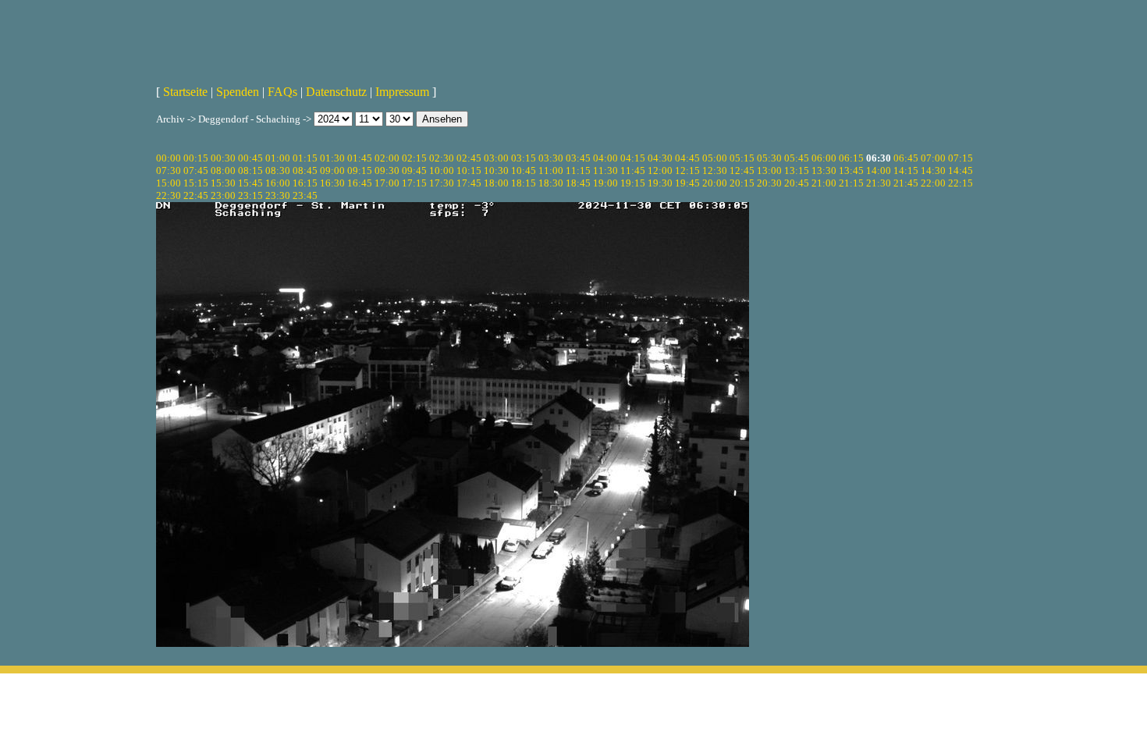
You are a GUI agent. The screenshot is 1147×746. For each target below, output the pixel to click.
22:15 (960, 183)
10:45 (523, 170)
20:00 (714, 183)
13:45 (851, 170)
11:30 (605, 170)
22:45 (195, 195)
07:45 (195, 170)
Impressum (402, 91)
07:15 (960, 158)
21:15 (851, 183)
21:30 (878, 183)
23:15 (250, 195)
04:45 (687, 158)
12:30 (714, 170)
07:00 (933, 158)
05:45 (796, 158)
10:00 (441, 170)
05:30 (769, 158)
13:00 (769, 170)
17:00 (387, 183)
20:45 (796, 183)
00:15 (195, 158)
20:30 (769, 183)
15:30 (223, 183)
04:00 (605, 158)
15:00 (168, 183)
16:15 (305, 183)
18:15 (523, 183)
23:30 (277, 195)
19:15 (632, 183)
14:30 (933, 170)
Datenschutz (336, 91)
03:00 (496, 158)
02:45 (468, 158)
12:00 (660, 170)
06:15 (851, 158)
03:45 (578, 158)
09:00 (332, 170)
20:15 (742, 183)
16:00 (277, 183)
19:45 (687, 183)
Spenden (237, 91)
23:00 (223, 195)
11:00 (550, 170)
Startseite (185, 91)
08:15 (250, 170)
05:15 (742, 158)
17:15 (414, 183)
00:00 (168, 158)
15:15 (195, 183)
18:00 (496, 183)
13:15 (796, 170)
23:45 (305, 195)
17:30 (441, 183)
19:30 (660, 183)
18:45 (578, 183)
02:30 (441, 158)
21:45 (905, 183)
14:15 (905, 170)
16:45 (359, 183)
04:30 (660, 158)
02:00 (387, 158)
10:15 (468, 170)
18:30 (550, 183)
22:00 (933, 183)
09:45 (414, 170)
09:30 (387, 170)
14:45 (960, 170)
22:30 (168, 195)
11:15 (578, 170)
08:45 (305, 170)
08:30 (277, 170)
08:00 (223, 170)
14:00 (878, 170)
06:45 (905, 158)
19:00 (605, 183)
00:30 (223, 158)
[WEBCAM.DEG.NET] (573, 36)
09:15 (359, 170)
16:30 (332, 183)
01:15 (305, 158)
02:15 (414, 158)
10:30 (496, 170)
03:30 (550, 158)
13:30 (823, 170)
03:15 (523, 158)
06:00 (823, 158)
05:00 (714, 158)
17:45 (468, 183)
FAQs (282, 91)
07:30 (168, 170)
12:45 (742, 170)
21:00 (823, 183)
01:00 (277, 158)
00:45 (250, 158)
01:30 (332, 158)
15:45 (250, 183)
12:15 (687, 170)
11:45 (632, 170)
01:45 (359, 158)
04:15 (632, 158)
